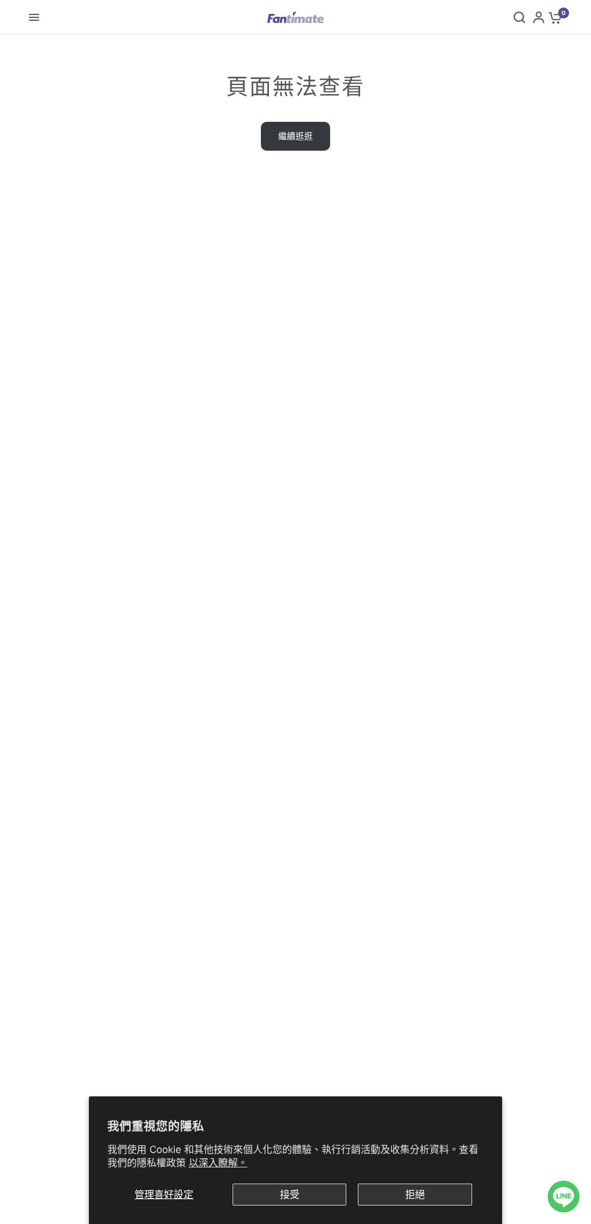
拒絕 (415, 1194)
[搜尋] (519, 17)
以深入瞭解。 (218, 1163)
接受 (290, 1194)
